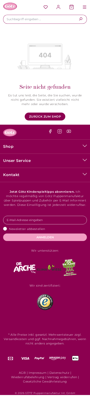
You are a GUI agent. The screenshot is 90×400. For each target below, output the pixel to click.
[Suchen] (81, 19)
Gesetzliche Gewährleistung (45, 381)
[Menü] (82, 7)
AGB (22, 373)
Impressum (37, 373)
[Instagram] (60, 132)
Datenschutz (59, 373)
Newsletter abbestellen (27, 229)
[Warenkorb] (71, 7)
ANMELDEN (45, 237)
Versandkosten (15, 339)
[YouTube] (69, 132)
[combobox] (39, 19)
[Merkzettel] (45, 7)
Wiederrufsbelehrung (28, 377)
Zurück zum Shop (45, 116)
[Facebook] (50, 132)
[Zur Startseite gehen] (10, 6)
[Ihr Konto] (58, 7)
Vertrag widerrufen (62, 377)
